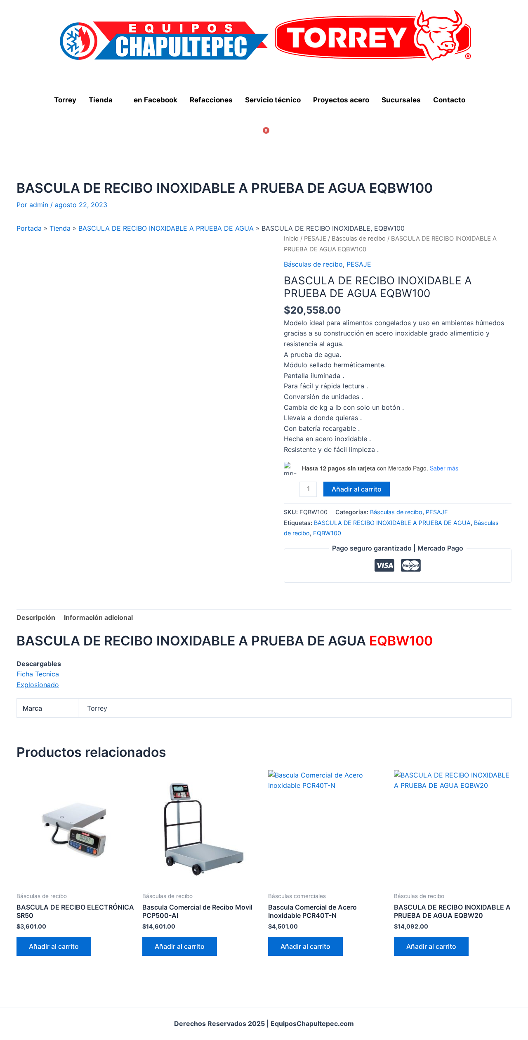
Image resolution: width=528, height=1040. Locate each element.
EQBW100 (327, 533)
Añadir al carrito (357, 489)
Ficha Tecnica (37, 674)
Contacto (449, 100)
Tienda (101, 100)
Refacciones (211, 100)
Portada (29, 228)
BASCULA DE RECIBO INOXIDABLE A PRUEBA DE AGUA (166, 228)
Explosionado (37, 685)
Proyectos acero (341, 100)
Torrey (65, 100)
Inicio (291, 238)
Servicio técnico (273, 100)
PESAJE (315, 238)
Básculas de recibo (359, 238)
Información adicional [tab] (98, 617)
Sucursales (401, 100)
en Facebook (155, 100)
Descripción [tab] (35, 617)
